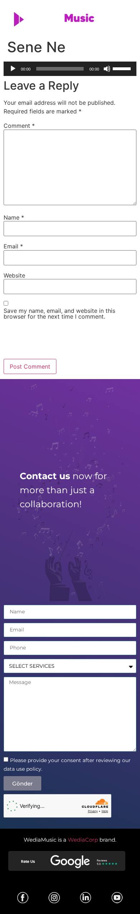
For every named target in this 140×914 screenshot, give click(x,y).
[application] (70, 69)
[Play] (13, 68)
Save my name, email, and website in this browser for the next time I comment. (59, 313)
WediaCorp (83, 839)
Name (14, 217)
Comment (19, 126)
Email (13, 246)
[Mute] (107, 68)
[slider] (123, 68)
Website (14, 275)
